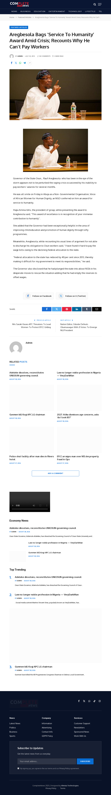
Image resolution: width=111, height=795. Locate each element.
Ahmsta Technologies (70, 785)
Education (39, 11)
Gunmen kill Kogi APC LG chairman (27, 414)
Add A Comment (55, 473)
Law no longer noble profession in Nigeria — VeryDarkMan (78, 374)
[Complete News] (19, 4)
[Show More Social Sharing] (30, 63)
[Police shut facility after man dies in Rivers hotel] (31, 440)
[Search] (95, 4)
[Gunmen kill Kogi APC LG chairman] (31, 398)
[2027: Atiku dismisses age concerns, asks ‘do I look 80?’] (79, 398)
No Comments (44, 56)
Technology (75, 11)
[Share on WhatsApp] (20, 63)
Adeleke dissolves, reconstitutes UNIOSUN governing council (26, 374)
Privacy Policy (64, 768)
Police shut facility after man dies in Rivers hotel (31, 458)
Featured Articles (19, 27)
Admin (20, 56)
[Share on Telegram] (24, 63)
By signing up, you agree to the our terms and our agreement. (49, 768)
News (14, 11)
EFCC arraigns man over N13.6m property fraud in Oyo (78, 458)
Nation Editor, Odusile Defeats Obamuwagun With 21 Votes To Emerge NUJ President (78, 327)
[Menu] (100, 4)
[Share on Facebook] (11, 63)
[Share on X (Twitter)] (16, 63)
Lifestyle (90, 11)
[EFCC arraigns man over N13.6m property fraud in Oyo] (79, 440)
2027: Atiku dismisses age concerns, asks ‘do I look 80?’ (78, 416)
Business (26, 11)
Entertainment (57, 11)
